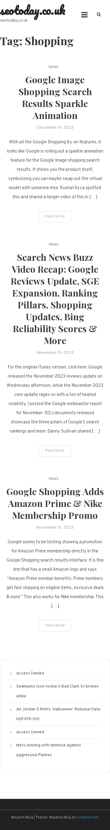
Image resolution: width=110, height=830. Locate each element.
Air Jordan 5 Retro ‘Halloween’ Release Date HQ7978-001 (58, 714)
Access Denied (30, 673)
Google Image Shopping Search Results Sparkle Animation (55, 97)
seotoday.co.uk (32, 10)
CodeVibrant (87, 817)
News (54, 67)
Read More (55, 216)
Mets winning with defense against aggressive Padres (48, 750)
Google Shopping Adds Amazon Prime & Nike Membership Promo (55, 503)
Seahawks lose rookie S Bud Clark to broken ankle (57, 691)
